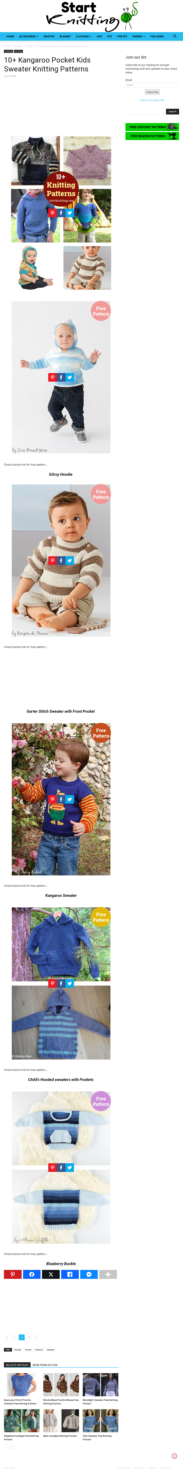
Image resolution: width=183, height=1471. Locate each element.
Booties (49, 36)
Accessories (27, 36)
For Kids (29, 46)
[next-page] (12, 1446)
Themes (137, 36)
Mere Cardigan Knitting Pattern (60, 1436)
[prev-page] (6, 1446)
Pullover (39, 1349)
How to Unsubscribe (152, 100)
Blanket (65, 36)
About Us (153, 1467)
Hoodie (17, 1349)
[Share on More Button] (108, 1274)
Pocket (28, 1349)
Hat (99, 36)
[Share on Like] (70, 1274)
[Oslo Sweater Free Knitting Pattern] (100, 1420)
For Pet (122, 36)
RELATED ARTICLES (17, 1365)
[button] (174, 36)
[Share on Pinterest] (13, 1274)
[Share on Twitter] (51, 1274)
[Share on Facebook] (32, 1274)
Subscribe (152, 92)
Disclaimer (139, 1467)
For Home (157, 36)
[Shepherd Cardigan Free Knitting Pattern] (21, 1420)
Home (10, 36)
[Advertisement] (61, 106)
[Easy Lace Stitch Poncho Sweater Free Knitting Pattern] (21, 1384)
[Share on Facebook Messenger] (89, 1274)
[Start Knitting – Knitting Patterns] (91, 16)
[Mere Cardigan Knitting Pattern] (61, 1420)
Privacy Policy (124, 1467)
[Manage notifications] (174, 1456)
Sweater (51, 1349)
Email (128, 80)
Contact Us (166, 1467)
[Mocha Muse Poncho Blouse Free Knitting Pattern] (61, 1384)
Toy (109, 36)
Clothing (82, 36)
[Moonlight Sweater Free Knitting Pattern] (100, 1384)
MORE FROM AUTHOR (45, 1365)
